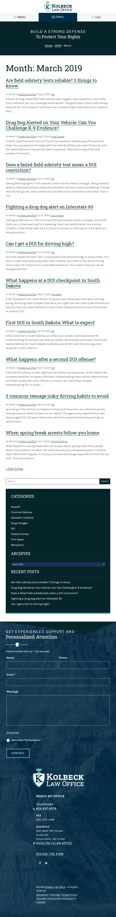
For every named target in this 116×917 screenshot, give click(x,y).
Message (12, 691)
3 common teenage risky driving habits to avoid (57, 396)
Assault (15, 506)
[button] (19, 16)
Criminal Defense (58, 441)
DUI (53, 94)
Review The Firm (50, 854)
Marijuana (17, 545)
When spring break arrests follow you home (52, 433)
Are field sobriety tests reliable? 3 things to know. (51, 83)
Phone (63, 657)
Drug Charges (57, 136)
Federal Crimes (20, 534)
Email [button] (60, 17)
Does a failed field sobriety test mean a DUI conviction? (51, 167)
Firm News (56, 294)
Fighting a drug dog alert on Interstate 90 (49, 207)
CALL (98, 17)
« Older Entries (14, 468)
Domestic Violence (22, 517)
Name (10, 657)
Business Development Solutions (55, 898)
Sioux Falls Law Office (54, 843)
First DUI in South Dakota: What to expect (50, 322)
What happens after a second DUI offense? (51, 359)
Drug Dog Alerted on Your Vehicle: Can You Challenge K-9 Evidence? (51, 125)
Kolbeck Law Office (27, 94)
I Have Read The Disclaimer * (26, 740)
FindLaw (40, 902)
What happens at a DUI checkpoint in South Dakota (53, 283)
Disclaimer (12, 732)
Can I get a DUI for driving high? (40, 243)
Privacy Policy (69, 894)
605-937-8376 (46, 808)
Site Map (55, 894)
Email (11, 674)
